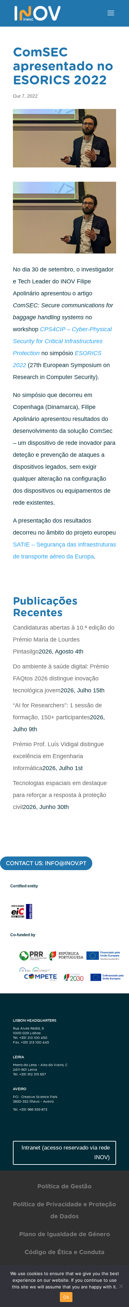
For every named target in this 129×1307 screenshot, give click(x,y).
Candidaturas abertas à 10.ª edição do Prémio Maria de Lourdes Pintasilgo (63, 639)
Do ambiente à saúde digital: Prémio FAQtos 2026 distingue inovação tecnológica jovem (61, 678)
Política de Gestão (64, 1186)
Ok (66, 1297)
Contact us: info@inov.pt (46, 863)
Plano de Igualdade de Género (64, 1234)
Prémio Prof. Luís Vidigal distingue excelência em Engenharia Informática (58, 756)
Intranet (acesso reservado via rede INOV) (66, 1152)
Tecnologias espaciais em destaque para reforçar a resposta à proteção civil (60, 795)
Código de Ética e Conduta (64, 1252)
